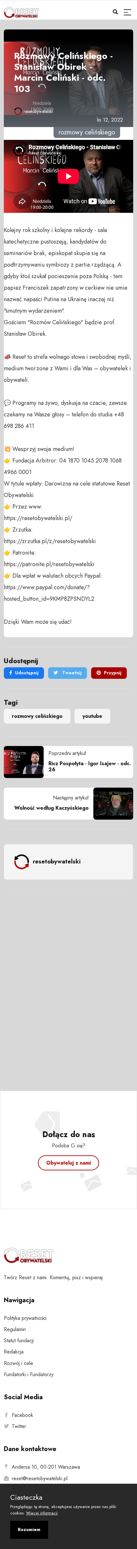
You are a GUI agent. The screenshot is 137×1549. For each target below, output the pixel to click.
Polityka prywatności (25, 1318)
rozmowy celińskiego (37, 716)
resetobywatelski (38, 111)
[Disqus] (68, 984)
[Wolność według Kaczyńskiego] (111, 804)
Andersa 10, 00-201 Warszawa (46, 1467)
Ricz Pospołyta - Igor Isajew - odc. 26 (89, 766)
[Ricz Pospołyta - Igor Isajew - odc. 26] (26, 762)
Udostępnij (27, 673)
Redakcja (14, 1351)
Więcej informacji (42, 1513)
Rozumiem (29, 1529)
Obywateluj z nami (68, 1163)
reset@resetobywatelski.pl (40, 1478)
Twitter (19, 1426)
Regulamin (15, 1329)
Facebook (22, 1415)
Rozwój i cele (18, 1363)
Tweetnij (71, 673)
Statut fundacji (19, 1340)
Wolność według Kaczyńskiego (51, 808)
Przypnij (112, 673)
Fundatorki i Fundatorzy (29, 1374)
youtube (92, 716)
